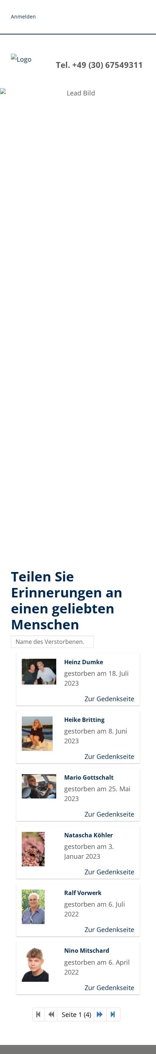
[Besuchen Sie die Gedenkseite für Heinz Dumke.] (41, 672)
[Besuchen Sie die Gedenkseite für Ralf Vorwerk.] (41, 907)
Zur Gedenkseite (109, 698)
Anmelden (23, 16)
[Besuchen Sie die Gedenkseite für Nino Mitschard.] (41, 964)
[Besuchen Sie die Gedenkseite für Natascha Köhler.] (41, 849)
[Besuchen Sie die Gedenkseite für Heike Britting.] (41, 733)
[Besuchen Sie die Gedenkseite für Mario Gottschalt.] (41, 786)
